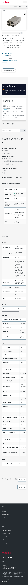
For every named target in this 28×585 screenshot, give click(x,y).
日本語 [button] (15, 6)
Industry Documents (7, 156)
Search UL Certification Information (10, 311)
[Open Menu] (26, 2)
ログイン (25, 6)
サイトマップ (4, 579)
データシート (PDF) (6, 130)
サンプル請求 (5, 543)
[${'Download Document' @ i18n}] (24, 130)
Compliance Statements (9, 148)
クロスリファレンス (6, 537)
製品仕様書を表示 (8, 70)
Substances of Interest (8, 168)
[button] (24, 14)
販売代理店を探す (6, 533)
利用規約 (4, 511)
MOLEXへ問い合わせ (6, 530)
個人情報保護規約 (6, 514)
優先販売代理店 (6, 109)
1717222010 (4, 62)
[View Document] (21, 130)
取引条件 (4, 517)
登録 (20, 6)
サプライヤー (5, 540)
